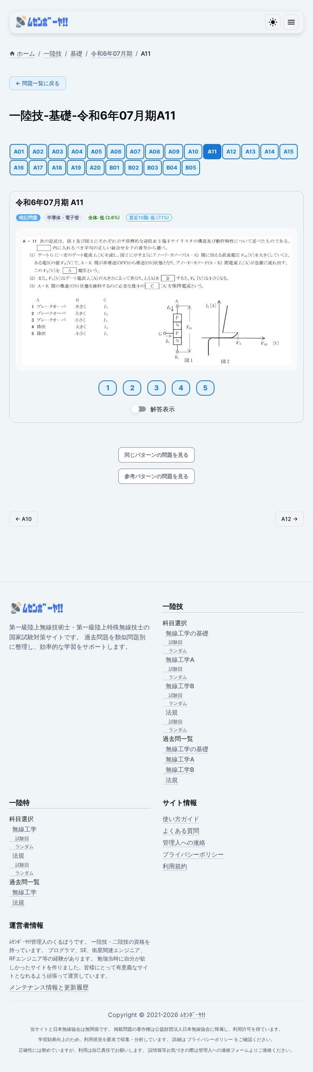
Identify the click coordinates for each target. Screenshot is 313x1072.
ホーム (26, 53)
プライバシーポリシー (193, 854)
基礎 (76, 53)
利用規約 (175, 866)
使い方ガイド (181, 819)
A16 (19, 167)
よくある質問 (181, 830)
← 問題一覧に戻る (38, 83)
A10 (193, 151)
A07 (135, 151)
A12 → (289, 519)
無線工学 (24, 892)
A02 (38, 151)
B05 (191, 167)
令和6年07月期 (111, 53)
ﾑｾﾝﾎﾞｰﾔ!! (192, 1015)
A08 (154, 151)
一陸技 (53, 53)
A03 (57, 151)
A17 (38, 167)
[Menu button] (291, 22)
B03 (152, 167)
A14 (269, 151)
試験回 (175, 642)
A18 (57, 167)
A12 (231, 151)
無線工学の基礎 (187, 749)
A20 (95, 167)
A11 (212, 151)
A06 (115, 151)
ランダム (178, 650)
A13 (250, 151)
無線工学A (180, 759)
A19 (76, 167)
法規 (172, 780)
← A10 (23, 519)
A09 (173, 151)
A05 (96, 151)
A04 (76, 151)
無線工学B (180, 769)
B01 (114, 167)
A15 (289, 151)
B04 (171, 167)
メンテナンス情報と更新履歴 (49, 987)
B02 (133, 167)
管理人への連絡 (184, 842)
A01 (19, 151)
